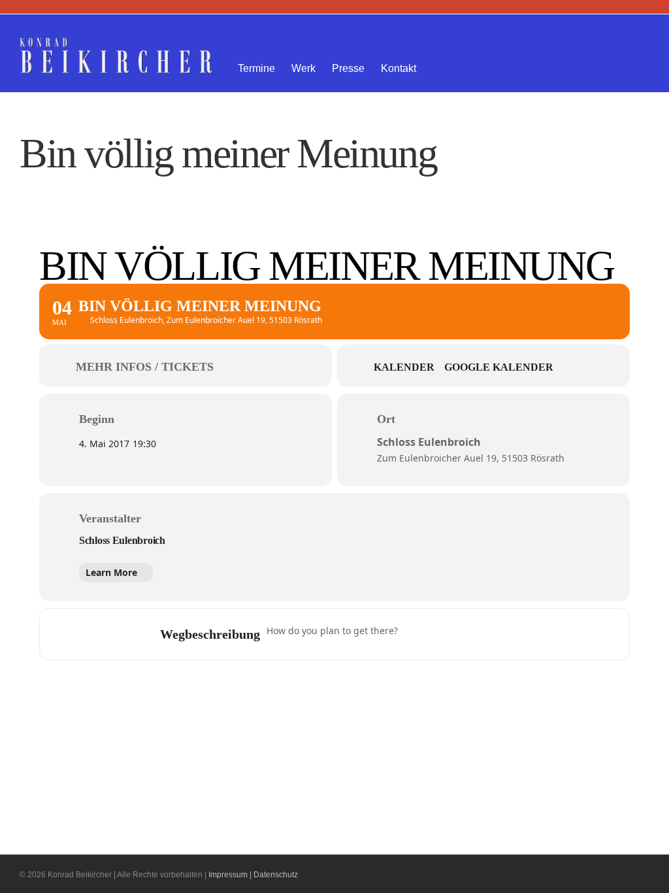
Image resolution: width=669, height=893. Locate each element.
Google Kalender (498, 367)
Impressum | (230, 874)
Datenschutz (275, 874)
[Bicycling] (517, 634)
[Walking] (492, 634)
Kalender (404, 367)
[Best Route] (415, 634)
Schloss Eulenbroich (122, 540)
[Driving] (441, 634)
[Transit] (466, 634)
